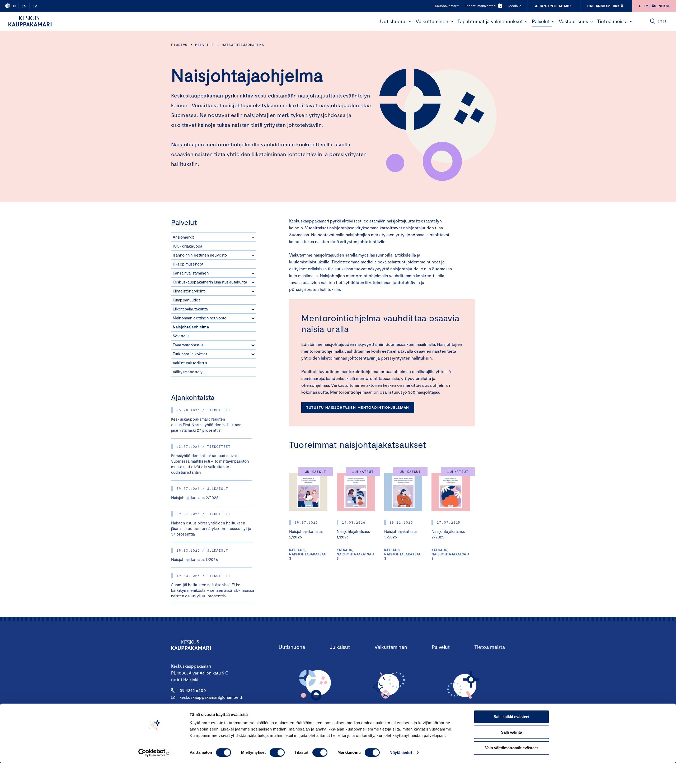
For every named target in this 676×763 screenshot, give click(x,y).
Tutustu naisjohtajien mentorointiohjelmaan (357, 407)
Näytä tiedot (400, 752)
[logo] (29, 21)
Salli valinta (511, 732)
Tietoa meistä (612, 21)
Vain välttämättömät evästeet (511, 748)
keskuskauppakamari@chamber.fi (211, 697)
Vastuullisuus (573, 21)
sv (34, 6)
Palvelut (541, 21)
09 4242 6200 (193, 690)
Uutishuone (393, 21)
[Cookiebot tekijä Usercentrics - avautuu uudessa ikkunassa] (155, 753)
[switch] (277, 752)
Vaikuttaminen (432, 21)
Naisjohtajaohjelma (243, 45)
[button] (410, 22)
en (24, 6)
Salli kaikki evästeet (511, 716)
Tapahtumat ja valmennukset (490, 21)
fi (14, 6)
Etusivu (179, 45)
